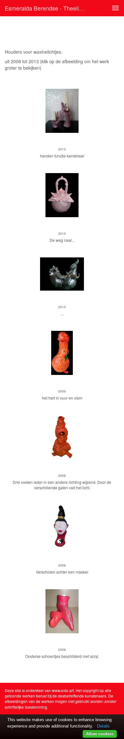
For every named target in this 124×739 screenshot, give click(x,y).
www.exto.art (63, 690)
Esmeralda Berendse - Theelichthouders (47, 8)
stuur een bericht (22, 74)
